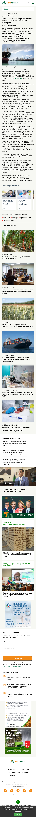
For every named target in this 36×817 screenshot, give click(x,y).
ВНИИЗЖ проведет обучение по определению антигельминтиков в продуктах (14, 443)
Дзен (19, 214)
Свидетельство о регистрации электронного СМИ (18, 784)
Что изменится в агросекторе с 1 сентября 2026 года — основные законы (17, 325)
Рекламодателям (14, 772)
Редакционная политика (18, 786)
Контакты (11, 775)
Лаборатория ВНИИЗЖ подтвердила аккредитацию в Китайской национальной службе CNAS (23, 203)
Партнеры (25, 769)
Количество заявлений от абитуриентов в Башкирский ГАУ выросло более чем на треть (17, 291)
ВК (26, 214)
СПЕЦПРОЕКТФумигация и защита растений (14, 523)
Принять (18, 814)
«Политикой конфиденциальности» (12, 666)
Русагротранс (25, 218)
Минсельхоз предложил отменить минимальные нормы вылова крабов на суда (19, 694)
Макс (23, 214)
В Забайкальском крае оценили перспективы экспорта (15, 490)
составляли (18, 78)
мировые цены (8, 220)
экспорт (15, 218)
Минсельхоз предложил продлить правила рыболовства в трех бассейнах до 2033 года (19, 686)
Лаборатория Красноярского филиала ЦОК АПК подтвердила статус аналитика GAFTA (17, 394)
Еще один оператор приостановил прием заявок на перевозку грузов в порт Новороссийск (18, 359)
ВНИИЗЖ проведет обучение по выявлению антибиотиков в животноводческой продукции (14, 452)
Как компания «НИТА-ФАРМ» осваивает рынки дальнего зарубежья (9, 202)
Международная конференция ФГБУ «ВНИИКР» (16, 564)
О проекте (25, 772)
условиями (18, 811)
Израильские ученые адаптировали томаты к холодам (16, 257)
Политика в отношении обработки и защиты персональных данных (18, 782)
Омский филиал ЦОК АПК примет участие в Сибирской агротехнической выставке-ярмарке (14, 461)
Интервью (13, 483)
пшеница (6, 218)
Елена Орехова (11, 25)
